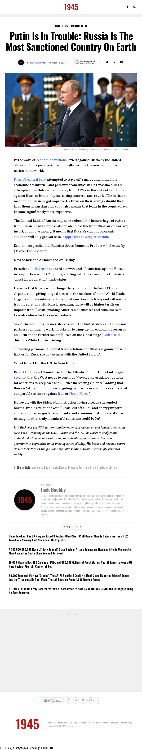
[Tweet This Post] (107, 62)
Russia (54, 467)
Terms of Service (110, 722)
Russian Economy (68, 467)
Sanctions (102, 467)
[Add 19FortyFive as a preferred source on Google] (85, 62)
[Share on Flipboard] (114, 62)
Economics (37, 467)
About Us (52, 722)
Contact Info (80, 722)
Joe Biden (37, 268)
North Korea (78, 393)
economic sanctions (51, 160)
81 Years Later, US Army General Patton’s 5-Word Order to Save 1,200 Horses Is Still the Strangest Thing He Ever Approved (71, 591)
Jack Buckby (35, 62)
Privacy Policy (94, 722)
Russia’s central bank (30, 179)
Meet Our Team (65, 722)
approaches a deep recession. (86, 237)
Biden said (112, 335)
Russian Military (87, 467)
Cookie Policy (125, 722)
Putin (47, 467)
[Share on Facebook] (100, 62)
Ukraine (113, 467)
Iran (61, 393)
